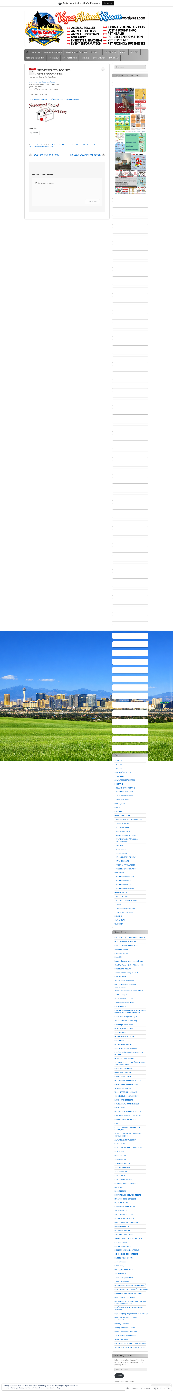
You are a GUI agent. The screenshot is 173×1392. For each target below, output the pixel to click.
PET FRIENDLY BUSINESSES (125, 877)
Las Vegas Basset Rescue (124, 1270)
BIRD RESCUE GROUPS (122, 969)
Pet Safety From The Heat (123, 1028)
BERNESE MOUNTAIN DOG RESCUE (126, 1250)
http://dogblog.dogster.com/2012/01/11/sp (131, 1314)
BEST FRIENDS (119, 1040)
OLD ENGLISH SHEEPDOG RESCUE (126, 1254)
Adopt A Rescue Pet (121, 1281)
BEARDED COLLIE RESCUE (123, 1258)
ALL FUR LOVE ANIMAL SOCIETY (125, 1140)
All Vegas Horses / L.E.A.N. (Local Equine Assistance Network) (129, 1063)
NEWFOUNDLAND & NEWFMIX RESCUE (127, 1195)
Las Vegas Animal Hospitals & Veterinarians (125, 986)
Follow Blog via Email (123, 1355)
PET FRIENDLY (54, 58)
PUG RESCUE (119, 1187)
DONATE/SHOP (110, 52)
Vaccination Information (124, 1003)
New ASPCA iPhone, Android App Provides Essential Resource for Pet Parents (130, 1011)
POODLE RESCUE (120, 1191)
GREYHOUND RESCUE (122, 1211)
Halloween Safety (121, 953)
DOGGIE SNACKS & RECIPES (126, 835)
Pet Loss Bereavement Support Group (128, 961)
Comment (92, 201)
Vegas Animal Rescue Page (126, 75)
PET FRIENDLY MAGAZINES (125, 888)
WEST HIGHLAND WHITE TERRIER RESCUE (129, 1148)
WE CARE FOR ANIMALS (122, 1088)
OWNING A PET (121, 904)
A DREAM (119, 764)
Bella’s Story (119, 1266)
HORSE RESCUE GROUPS (123, 1068)
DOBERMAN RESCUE (121, 1226)
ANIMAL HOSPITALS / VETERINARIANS (129, 819)
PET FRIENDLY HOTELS (123, 881)
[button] (124, 100)
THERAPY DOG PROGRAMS (125, 908)
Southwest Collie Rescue (123, 1234)
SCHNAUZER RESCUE (122, 1163)
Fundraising (33, 147)
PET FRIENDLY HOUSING (124, 885)
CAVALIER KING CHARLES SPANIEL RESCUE (129, 1238)
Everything (94, 145)
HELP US (123, 52)
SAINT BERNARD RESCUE (123, 1179)
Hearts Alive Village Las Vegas (126, 1017)
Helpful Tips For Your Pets (123, 1025)
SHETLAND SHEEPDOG (122, 1167)
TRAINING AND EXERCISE (124, 912)
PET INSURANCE (121, 853)
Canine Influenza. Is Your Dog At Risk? (128, 991)
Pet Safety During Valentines (125, 941)
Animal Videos (120, 1262)
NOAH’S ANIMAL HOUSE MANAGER (126, 1104)
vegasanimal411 (36, 145)
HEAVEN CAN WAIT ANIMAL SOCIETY (127, 1084)
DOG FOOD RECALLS (123, 831)
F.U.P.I (116, 1123)
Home (27, 52)
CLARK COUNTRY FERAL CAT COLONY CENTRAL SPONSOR (127, 1135)
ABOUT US (36, 52)
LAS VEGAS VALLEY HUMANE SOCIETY (85, 155)
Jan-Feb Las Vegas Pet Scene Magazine (129, 1347)
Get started (108, 3)
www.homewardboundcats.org (42, 82)
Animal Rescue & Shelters (81, 145)
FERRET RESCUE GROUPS (123, 1072)
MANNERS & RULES (122, 800)
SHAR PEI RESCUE (120, 1171)
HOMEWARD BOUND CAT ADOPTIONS (127, 1116)
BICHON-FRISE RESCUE (122, 1246)
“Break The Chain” (121, 1339)
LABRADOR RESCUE (121, 1203)
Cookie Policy (55, 1388)
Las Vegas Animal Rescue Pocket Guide (129, 937)
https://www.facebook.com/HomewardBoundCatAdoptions (54, 99)
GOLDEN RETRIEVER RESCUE (124, 1219)
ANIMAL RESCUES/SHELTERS (76, 52)
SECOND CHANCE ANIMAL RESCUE (126, 1096)
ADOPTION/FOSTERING (53, 52)
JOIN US (119, 768)
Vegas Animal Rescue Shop (125, 1336)
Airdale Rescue (120, 1274)
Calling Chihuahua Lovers (124, 1328)
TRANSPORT (114, 58)
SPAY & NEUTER (99, 58)
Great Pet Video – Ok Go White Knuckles (129, 965)
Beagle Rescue (120, 1006)
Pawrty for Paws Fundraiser (124, 1297)
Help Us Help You (120, 977)
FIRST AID (119, 845)
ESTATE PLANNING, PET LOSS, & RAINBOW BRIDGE (127, 840)
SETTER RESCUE (120, 1160)
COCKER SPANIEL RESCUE (123, 999)
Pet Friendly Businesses (123, 1044)
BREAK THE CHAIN (122, 896)
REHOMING (85, 58)
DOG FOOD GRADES (123, 827)
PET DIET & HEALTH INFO (35, 58)
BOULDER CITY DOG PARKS (125, 788)
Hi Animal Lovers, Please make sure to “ (129, 1293)
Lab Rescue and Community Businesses (130, 1343)
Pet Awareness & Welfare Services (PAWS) (130, 1285)
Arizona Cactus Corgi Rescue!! (126, 973)
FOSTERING (120, 776)
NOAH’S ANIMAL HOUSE (122, 1076)
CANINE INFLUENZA (122, 823)
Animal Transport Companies (126, 1048)
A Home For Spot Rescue (123, 1278)
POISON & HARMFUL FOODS (125, 865)
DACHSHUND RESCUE (122, 1230)
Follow (119, 1376)
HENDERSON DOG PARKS (124, 792)
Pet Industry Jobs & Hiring (124, 1058)
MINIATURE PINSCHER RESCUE (125, 1199)
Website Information (45, 147)
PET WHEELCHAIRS (122, 861)
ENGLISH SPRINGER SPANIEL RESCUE (127, 1222)
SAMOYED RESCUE (121, 1175)
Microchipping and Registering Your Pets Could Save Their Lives (130, 1302)
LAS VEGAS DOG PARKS (124, 796)
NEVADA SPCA (119, 1108)
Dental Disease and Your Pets (125, 1332)
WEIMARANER (119, 1152)
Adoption (54, 145)
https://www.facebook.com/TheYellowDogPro (132, 1289)
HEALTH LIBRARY (121, 849)
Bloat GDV (118, 957)
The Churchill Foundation (124, 981)
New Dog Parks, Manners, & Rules (126, 945)
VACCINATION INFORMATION (126, 869)
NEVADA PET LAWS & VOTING (126, 900)
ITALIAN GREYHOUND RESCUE (125, 1207)
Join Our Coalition (121, 949)
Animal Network (120, 1032)
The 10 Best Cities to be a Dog (125, 1021)
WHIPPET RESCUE (120, 1144)
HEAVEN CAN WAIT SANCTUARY (46, 155)
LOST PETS (134, 52)
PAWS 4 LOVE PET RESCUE (123, 1100)
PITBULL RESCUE (120, 1156)
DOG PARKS (96, 52)
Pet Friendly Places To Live (124, 1036)
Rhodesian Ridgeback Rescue (126, 1183)
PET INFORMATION (69, 58)
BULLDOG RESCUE (120, 1242)
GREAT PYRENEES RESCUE (123, 1215)
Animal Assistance (64, 145)
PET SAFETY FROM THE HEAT (126, 857)
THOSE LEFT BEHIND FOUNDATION (126, 1092)
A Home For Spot (120, 995)
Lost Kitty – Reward (121, 1324)
